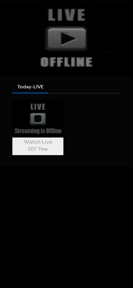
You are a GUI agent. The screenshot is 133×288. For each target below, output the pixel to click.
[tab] (30, 86)
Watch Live (38, 142)
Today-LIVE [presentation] (30, 86)
